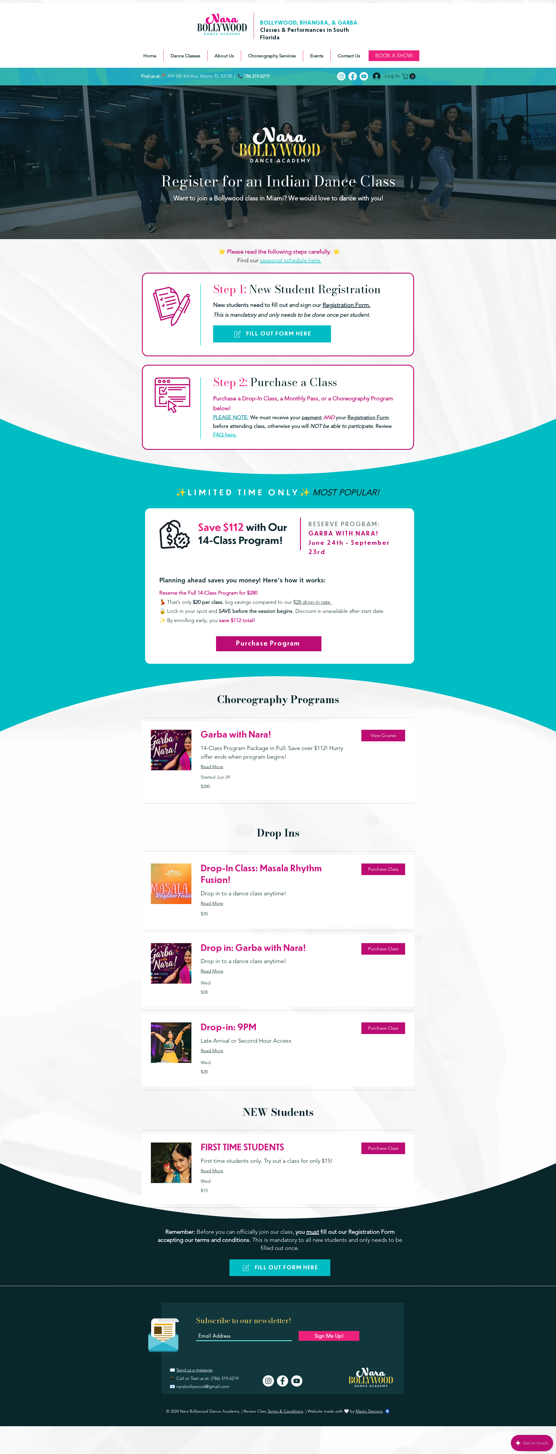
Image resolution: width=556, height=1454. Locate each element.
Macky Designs (369, 1411)
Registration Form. (346, 304)
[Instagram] (268, 1381)
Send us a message (194, 1370)
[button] (185, 55)
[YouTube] (296, 1381)
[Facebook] (282, 1381)
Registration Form (368, 417)
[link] (276, 735)
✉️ (173, 1370)
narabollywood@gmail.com (202, 1386)
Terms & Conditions (285, 1411)
